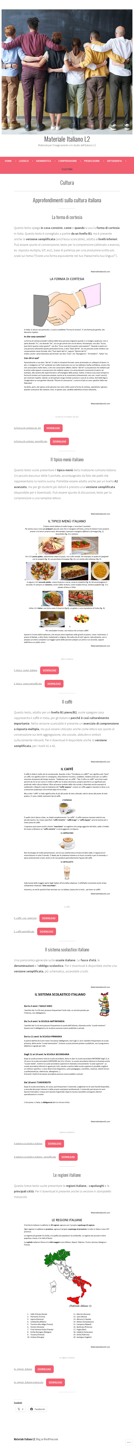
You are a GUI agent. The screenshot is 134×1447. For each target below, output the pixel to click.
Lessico (24, 160)
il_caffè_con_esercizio (25, 918)
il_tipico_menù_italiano (25, 670)
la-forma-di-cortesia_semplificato (30, 441)
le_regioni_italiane (23, 1369)
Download (53, 428)
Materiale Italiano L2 (67, 139)
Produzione (92, 160)
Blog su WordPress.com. (47, 1439)
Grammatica (43, 160)
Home (8, 160)
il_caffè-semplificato (24, 931)
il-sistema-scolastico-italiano (28, 1143)
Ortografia (114, 160)
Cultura (67, 169)
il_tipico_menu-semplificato (28, 683)
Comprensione (67, 160)
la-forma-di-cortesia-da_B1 (27, 427)
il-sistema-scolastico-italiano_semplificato (35, 1156)
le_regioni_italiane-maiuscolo (28, 1382)
